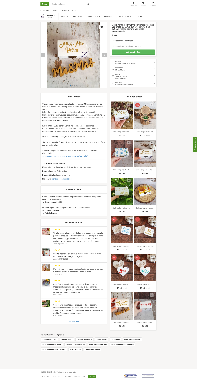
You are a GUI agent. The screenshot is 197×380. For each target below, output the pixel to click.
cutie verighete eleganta (75, 344)
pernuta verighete (93, 349)
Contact (139, 16)
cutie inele (116, 339)
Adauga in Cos (133, 52)
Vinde (54, 376)
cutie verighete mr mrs (98, 344)
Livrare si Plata (93, 16)
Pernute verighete (49, 339)
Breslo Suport (195, 143)
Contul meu (133, 5)
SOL (48, 376)
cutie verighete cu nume (52, 344)
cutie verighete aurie (132, 339)
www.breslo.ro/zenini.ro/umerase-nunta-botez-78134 (65, 156)
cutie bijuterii (102, 339)
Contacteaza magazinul (62, 179)
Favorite (143, 5)
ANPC (42, 376)
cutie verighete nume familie (122, 344)
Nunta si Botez (66, 339)
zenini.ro (51, 15)
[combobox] (133, 41)
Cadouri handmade (84, 339)
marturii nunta (75, 349)
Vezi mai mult (73, 321)
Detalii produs (73, 96)
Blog (59, 376)
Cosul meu (153, 5)
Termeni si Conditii (79, 376)
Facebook (67, 376)
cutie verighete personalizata (54, 349)
